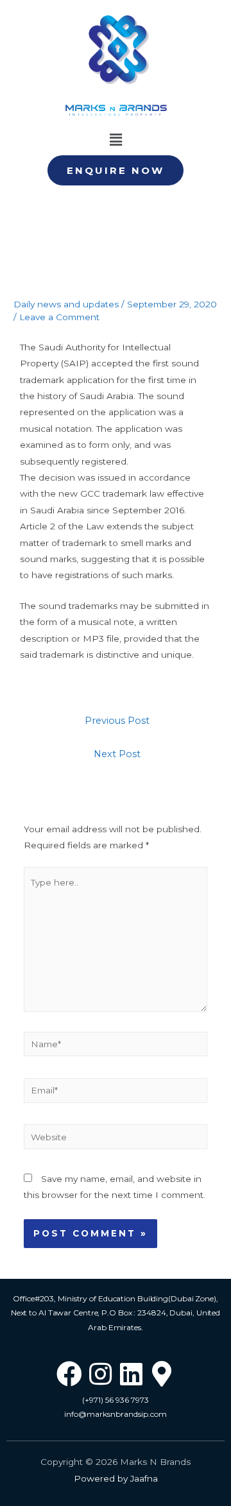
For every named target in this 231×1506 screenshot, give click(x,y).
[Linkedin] (131, 1374)
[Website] (116, 1139)
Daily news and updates (66, 304)
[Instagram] (100, 1374)
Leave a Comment (59, 317)
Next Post (117, 754)
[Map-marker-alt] (162, 1374)
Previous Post (117, 720)
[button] (115, 170)
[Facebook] (69, 1374)
